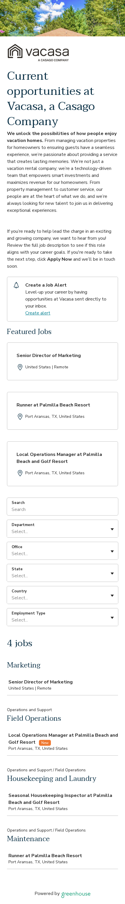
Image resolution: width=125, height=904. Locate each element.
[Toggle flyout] (112, 529)
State (17, 569)
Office (17, 547)
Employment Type (28, 613)
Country (19, 591)
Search (18, 502)
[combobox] (12, 531)
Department (23, 525)
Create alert (37, 313)
